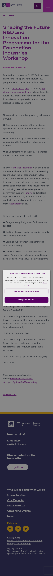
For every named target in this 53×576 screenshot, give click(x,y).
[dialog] (26, 288)
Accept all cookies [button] (26, 300)
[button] (26, 291)
